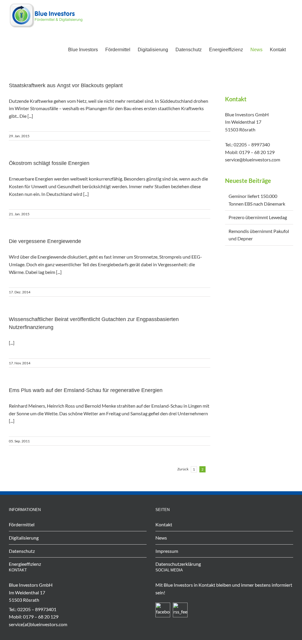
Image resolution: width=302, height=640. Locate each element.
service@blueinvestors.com (252, 159)
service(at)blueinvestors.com (38, 624)
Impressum (166, 551)
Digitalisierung (24, 537)
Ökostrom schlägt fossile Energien (49, 163)
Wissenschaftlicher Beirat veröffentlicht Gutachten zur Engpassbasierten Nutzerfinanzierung (94, 323)
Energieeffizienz (25, 564)
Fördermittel (22, 524)
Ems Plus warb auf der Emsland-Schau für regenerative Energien (86, 390)
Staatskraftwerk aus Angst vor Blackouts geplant (66, 85)
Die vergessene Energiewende (45, 241)
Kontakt (163, 524)
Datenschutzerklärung (178, 564)
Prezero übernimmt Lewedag (258, 217)
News (161, 537)
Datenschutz (22, 551)
